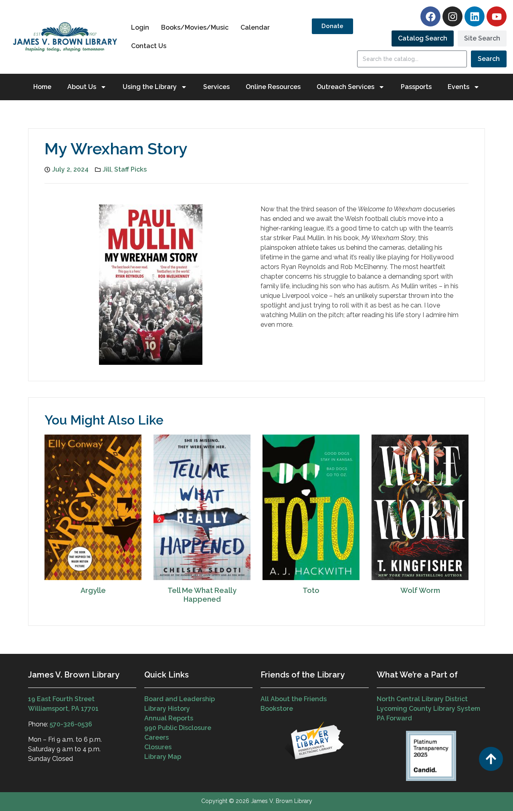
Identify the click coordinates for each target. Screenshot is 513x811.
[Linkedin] (475, 16)
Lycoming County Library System (428, 708)
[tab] (423, 38)
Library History (167, 708)
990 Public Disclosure (177, 728)
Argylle (93, 590)
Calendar (255, 27)
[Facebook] (430, 16)
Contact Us (148, 46)
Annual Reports (168, 718)
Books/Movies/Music (194, 27)
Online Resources (273, 87)
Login (140, 27)
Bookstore (277, 708)
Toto (311, 590)
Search (489, 59)
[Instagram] (452, 16)
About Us (81, 87)
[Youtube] (497, 16)
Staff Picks (130, 169)
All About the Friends (294, 699)
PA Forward (394, 718)
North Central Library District (422, 699)
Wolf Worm (420, 590)
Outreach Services (345, 87)
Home (42, 87)
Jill (107, 169)
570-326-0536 (71, 724)
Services (216, 87)
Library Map (162, 756)
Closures (158, 747)
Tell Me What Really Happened (202, 594)
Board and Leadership (179, 699)
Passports (416, 87)
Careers (156, 737)
